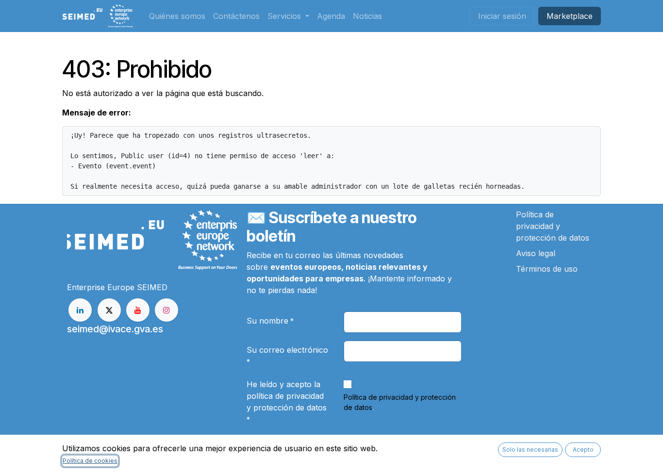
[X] (109, 310)
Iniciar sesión (502, 16)
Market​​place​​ (570, 16)
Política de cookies (90, 460)
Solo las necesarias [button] (530, 449)
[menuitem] (177, 16)
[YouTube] (137, 310)
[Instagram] (166, 310)
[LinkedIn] (80, 310)
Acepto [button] (583, 449)
